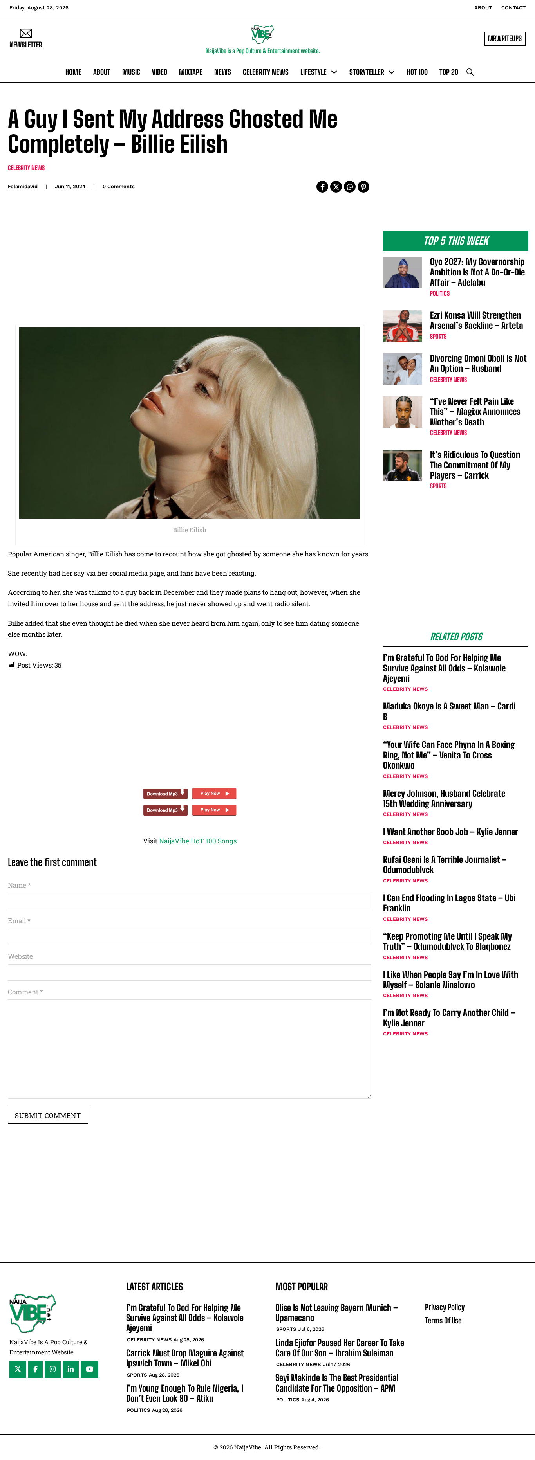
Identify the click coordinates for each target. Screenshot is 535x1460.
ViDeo (159, 72)
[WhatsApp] (350, 187)
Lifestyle (313, 72)
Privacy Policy (445, 1307)
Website (20, 956)
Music (131, 72)
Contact (513, 8)
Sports (438, 336)
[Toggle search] (470, 72)
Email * (19, 920)
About (483, 8)
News (222, 72)
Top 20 (448, 72)
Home (73, 72)
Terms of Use (443, 1320)
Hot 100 (417, 72)
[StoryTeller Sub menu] (391, 72)
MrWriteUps (505, 38)
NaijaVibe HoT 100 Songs (198, 840)
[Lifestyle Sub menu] (334, 72)
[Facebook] (322, 187)
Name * (19, 884)
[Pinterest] (363, 187)
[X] (336, 187)
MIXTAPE (190, 72)
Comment (25, 991)
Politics (440, 293)
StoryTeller (366, 72)
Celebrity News (266, 72)
